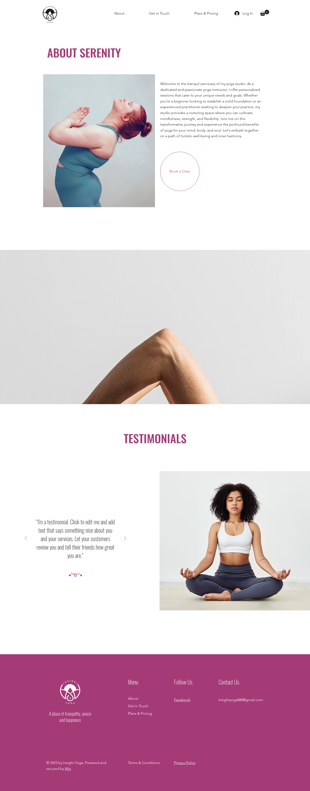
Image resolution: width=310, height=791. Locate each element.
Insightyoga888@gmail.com (241, 700)
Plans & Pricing (140, 713)
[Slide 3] (81, 575)
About (133, 698)
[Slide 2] (75, 575)
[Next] (125, 538)
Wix (68, 768)
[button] (264, 13)
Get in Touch (138, 706)
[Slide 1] (70, 575)
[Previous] (26, 538)
